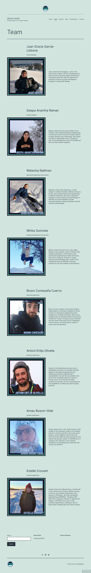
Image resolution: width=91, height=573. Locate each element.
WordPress (81, 564)
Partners (61, 19)
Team (55, 19)
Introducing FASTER (39, 538)
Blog (66, 19)
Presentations (74, 19)
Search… (9, 535)
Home (50, 19)
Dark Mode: (85, 571)
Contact (81, 19)
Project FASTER (13, 18)
